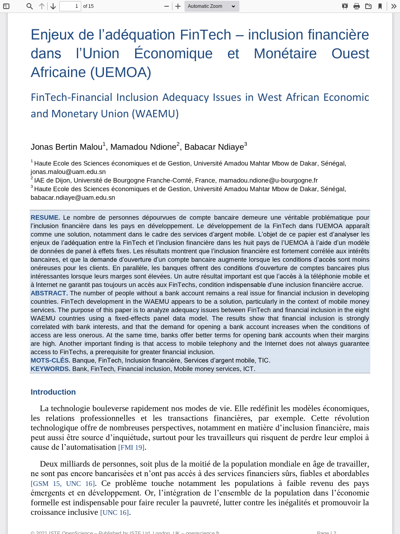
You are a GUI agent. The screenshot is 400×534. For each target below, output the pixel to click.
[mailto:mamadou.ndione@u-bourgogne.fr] (268, 181)
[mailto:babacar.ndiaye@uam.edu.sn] (73, 202)
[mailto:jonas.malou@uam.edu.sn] (68, 172)
